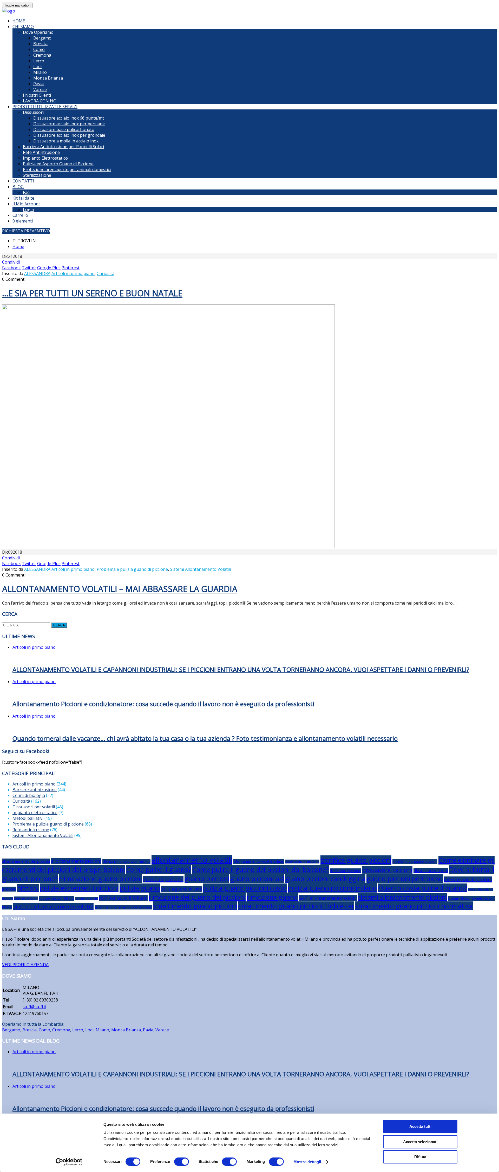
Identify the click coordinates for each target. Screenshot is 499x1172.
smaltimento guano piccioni (195, 905)
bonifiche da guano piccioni (414, 861)
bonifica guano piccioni (355, 860)
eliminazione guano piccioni (100, 878)
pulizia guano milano (181, 889)
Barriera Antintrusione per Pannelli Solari (63, 146)
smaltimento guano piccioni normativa (414, 905)
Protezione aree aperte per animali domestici (67, 169)
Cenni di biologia (28, 795)
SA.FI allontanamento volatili (328, 898)
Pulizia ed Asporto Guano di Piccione (58, 164)
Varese (40, 89)
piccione (9, 889)
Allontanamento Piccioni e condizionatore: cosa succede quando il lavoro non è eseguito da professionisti (163, 703)
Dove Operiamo (38, 32)
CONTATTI (23, 181)
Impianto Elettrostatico (45, 158)
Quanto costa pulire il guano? (422, 887)
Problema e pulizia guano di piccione (132, 569)
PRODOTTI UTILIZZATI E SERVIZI (44, 106)
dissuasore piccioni (387, 870)
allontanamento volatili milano (258, 861)
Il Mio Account (26, 204)
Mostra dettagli (307, 1162)
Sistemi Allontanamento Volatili (200, 569)
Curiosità (105, 273)
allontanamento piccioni (76, 861)
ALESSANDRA (37, 273)
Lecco (38, 61)
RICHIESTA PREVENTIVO (26, 231)
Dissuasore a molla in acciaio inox (66, 141)
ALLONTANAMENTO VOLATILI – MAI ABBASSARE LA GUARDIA (119, 588)
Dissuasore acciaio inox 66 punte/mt (68, 118)
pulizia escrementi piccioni (79, 887)
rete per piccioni (26, 898)
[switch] (181, 1161)
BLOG (18, 186)
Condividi (11, 262)
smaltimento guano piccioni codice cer (296, 905)
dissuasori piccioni (430, 870)
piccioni (28, 888)
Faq (26, 192)
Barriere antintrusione (34, 790)
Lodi (37, 66)
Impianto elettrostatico (34, 812)
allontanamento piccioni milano (126, 861)
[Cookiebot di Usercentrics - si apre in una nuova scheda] (69, 1162)
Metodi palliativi (27, 818)
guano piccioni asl (257, 878)
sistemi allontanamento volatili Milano (123, 907)
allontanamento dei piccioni (26, 861)
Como (39, 49)
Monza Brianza (48, 78)
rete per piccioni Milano (56, 898)
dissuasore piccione (345, 870)
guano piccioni (207, 878)
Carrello (20, 215)
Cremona (42, 55)
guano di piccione (163, 879)
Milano (40, 72)
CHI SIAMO (23, 26)
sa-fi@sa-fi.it (34, 1007)
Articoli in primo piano (73, 273)
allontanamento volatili (192, 860)
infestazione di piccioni (468, 879)
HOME (18, 21)
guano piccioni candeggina (325, 878)
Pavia (38, 84)
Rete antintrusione (30, 830)
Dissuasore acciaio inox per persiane (69, 124)
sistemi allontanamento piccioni (402, 897)
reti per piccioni (86, 898)
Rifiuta (420, 1157)
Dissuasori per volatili (33, 807)
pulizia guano (140, 888)
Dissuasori (33, 112)
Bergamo (42, 38)
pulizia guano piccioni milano (332, 888)
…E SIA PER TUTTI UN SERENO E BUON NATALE (92, 293)
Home (18, 246)
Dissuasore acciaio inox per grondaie (69, 135)
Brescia (40, 44)
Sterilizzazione (37, 175)
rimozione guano (272, 897)
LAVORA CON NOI (40, 101)
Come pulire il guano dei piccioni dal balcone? (260, 869)
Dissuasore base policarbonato (63, 129)
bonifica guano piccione (302, 861)
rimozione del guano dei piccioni (197, 897)
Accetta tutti (420, 1126)
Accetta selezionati (420, 1142)
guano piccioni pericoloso (404, 878)
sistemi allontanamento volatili (53, 906)
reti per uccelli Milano (123, 898)
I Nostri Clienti (37, 95)
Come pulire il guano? (158, 869)
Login (28, 209)
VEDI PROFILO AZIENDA (25, 964)
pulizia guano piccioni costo (245, 888)
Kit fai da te (23, 198)
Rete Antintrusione (41, 152)
